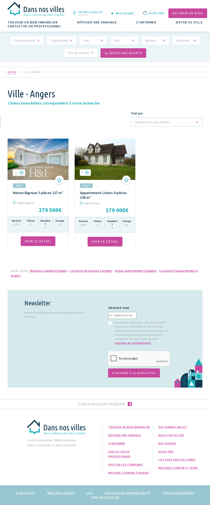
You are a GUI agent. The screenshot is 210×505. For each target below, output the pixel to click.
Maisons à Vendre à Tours (178, 468)
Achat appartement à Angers (135, 271)
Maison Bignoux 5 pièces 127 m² (38, 192)
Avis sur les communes (125, 464)
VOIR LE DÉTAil (38, 241)
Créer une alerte (125, 53)
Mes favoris (167, 443)
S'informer (146, 22)
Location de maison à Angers (91, 271)
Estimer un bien (187, 13)
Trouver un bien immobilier (33, 22)
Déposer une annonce (97, 22)
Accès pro (165, 451)
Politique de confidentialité (127, 493)
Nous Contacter (171, 435)
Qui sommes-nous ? (172, 427)
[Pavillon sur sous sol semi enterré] (105, 159)
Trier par (137, 113)
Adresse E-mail (118, 308)
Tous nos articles (105, 497)
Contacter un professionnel (34, 26)
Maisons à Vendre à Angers (128, 473)
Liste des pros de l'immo (176, 459)
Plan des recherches (178, 493)
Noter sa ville (189, 22)
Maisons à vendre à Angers (48, 271)
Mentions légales (60, 493)
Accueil (12, 72)
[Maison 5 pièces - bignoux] (38, 159)
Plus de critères (78, 53)
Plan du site (25, 493)
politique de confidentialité (133, 343)
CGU (89, 493)
